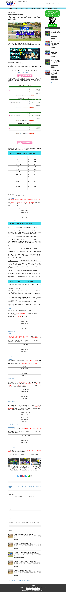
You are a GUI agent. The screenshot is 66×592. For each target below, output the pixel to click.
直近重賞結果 (50, 8)
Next (40, 466)
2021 (10, 486)
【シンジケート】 (11, 427)
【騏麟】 (9, 308)
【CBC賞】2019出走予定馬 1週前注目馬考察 (22, 543)
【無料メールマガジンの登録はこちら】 (24, 72)
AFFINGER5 (41, 590)
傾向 (31, 486)
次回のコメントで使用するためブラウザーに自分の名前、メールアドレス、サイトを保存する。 (24, 523)
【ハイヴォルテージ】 (12, 404)
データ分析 (21, 8)
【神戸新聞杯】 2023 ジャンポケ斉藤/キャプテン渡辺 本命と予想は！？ (55, 72)
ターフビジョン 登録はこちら (13, 220)
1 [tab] (21, 472)
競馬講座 (55, 8)
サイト (10, 518)
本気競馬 (33, 586)
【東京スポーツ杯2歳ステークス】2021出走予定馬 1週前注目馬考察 (23, 579)
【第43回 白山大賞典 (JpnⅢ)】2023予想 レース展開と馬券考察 (55, 52)
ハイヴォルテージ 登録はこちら (13, 424)
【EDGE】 (10, 333)
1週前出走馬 (38, 8)
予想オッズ (33, 8)
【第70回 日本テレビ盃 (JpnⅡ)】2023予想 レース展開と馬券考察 (55, 43)
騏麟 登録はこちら (11, 331)
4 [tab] (26, 472)
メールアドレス (11, 513)
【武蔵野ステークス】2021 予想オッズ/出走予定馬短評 (20, 580)
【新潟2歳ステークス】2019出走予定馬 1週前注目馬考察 (25, 561)
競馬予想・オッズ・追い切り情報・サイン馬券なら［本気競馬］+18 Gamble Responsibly (33, 587)
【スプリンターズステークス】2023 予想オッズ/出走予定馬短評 (55, 61)
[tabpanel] (13, 465)
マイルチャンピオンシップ (17, 484)
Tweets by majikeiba (48, 82)
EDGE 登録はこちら (11, 356)
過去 (9, 487)
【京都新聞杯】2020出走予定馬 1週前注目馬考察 (23, 534)
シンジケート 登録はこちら (13, 447)
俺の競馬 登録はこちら (12, 378)
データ (16, 486)
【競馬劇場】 (10, 380)
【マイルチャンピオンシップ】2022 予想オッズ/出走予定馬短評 (13, 467)
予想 (16, 8)
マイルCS (18, 486)
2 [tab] (23, 472)
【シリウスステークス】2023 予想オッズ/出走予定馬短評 (55, 32)
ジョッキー (13, 486)
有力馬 (40, 486)
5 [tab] (27, 472)
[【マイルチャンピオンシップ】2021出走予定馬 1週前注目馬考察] (26, 476)
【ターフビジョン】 (11, 198)
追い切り (27, 8)
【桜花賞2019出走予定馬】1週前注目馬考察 (22, 570)
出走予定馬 (34, 486)
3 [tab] (24, 472)
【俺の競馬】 (10, 359)
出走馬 (37, 486)
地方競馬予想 (44, 8)
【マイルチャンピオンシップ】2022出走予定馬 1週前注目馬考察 (24, 467)
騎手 (10, 487)
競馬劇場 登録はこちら (12, 401)
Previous (9, 466)
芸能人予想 (10, 8)
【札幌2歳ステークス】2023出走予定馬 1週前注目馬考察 (25, 552)
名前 (10, 509)
